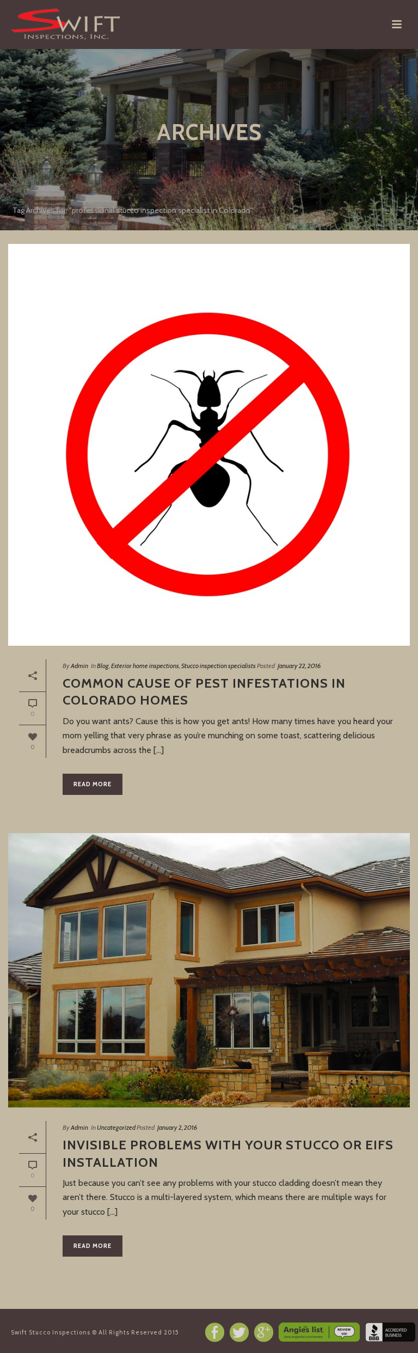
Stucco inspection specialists (218, 666)
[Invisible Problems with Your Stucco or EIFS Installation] (209, 970)
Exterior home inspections (145, 666)
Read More (92, 784)
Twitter (239, 1332)
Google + (263, 1332)
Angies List (319, 1332)
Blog (103, 666)
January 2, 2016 (177, 1127)
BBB (390, 1332)
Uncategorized (116, 1127)
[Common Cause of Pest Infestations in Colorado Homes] (209, 445)
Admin (79, 666)
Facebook (214, 1332)
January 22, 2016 (299, 666)
